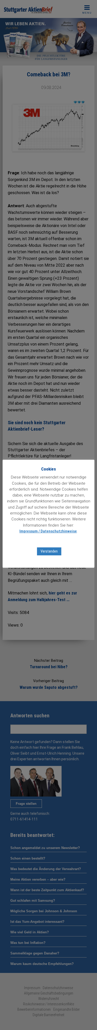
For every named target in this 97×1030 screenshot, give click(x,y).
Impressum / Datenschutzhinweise (48, 531)
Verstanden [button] (49, 551)
